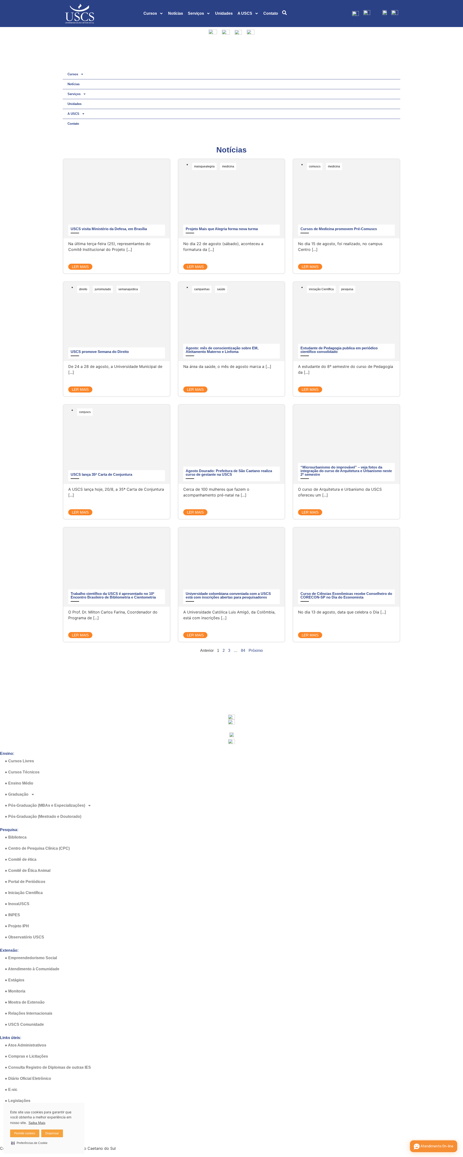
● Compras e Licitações (26, 1056)
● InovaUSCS (17, 904)
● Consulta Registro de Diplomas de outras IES (48, 1067)
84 (243, 650)
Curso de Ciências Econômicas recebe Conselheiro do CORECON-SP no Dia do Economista (346, 595)
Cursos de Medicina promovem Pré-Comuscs (338, 229)
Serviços (196, 13)
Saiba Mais (36, 1123)
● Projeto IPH (17, 926)
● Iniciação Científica (24, 893)
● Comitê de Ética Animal (27, 870)
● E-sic (11, 1090)
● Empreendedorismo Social (31, 958)
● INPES (12, 915)
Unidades (224, 13)
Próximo (256, 650)
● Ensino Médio (19, 783)
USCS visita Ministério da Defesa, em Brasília (109, 229)
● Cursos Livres (19, 761)
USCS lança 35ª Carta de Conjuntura (101, 474)
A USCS (245, 13)
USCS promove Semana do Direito (100, 352)
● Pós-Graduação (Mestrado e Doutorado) (43, 816)
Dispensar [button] (52, 1133)
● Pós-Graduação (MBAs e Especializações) (45, 805)
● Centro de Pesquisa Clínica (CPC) (37, 848)
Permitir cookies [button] (24, 1133)
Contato (270, 13)
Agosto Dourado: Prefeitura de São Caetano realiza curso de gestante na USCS (229, 472)
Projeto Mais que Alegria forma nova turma (222, 229)
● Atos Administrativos (25, 1045)
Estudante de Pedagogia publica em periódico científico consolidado (339, 350)
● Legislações (17, 1101)
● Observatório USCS (24, 937)
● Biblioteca (16, 837)
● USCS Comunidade (24, 1024)
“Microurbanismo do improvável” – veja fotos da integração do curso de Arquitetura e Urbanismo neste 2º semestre (346, 470)
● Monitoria (15, 991)
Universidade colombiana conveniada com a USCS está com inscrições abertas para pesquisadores (228, 595)
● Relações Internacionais (28, 1013)
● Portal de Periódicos (25, 882)
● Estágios (14, 980)
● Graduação (16, 794)
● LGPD (12, 1112)
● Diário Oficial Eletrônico (28, 1078)
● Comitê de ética (20, 859)
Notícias (175, 13)
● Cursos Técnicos (22, 772)
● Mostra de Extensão (25, 1002)
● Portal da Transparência (28, 1123)
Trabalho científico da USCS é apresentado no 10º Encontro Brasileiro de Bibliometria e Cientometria (113, 595)
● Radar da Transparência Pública (36, 1134)
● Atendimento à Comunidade (32, 969)
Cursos (150, 13)
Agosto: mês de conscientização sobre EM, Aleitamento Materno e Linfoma (222, 350)
